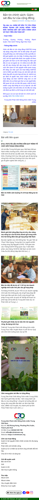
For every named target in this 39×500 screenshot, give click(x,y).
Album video (5, 480)
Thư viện (10, 132)
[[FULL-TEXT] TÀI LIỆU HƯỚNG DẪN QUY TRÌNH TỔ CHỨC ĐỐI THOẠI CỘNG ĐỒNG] (19, 140)
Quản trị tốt (5, 467)
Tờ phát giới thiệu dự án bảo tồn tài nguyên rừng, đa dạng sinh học (17, 323)
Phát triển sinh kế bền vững (11, 446)
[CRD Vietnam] (6, 4)
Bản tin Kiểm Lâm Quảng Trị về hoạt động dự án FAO (19, 194)
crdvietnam (33, 21)
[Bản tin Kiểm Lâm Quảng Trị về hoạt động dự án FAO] (19, 178)
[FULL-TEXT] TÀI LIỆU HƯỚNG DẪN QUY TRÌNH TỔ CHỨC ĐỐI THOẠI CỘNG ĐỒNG (19, 145)
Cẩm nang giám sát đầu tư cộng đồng (15, 393)
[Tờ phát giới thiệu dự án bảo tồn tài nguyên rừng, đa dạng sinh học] (19, 313)
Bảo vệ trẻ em (6, 462)
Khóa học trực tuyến (8, 486)
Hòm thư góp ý (15, 493)
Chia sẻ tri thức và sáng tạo (11, 454)
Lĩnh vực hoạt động (8, 439)
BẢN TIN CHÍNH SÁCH (16, 96)
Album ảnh (5, 478)
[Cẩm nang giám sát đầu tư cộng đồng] (19, 363)
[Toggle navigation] (3, 9)
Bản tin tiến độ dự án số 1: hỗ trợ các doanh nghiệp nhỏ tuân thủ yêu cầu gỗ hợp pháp (17, 286)
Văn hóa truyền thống (9, 470)
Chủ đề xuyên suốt (8, 459)
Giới (2, 464)
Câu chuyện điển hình (9, 483)
